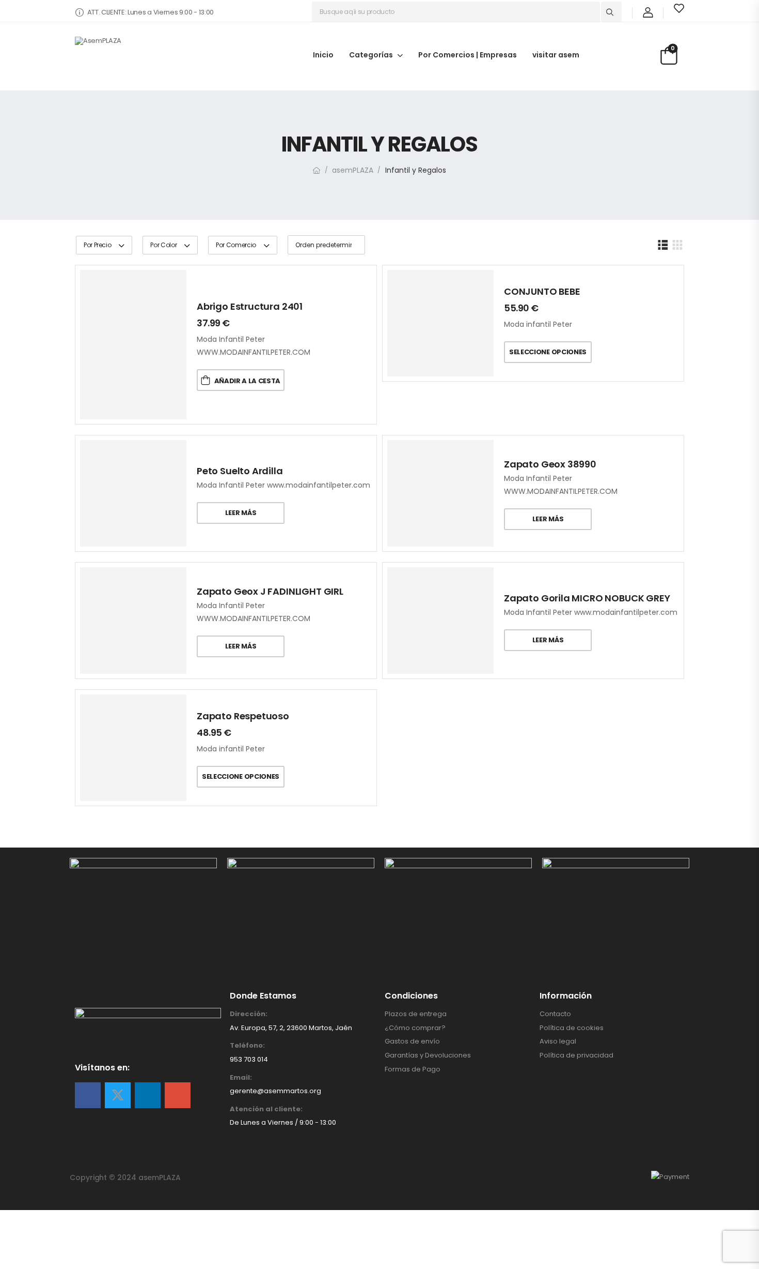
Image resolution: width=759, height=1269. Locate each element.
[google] (178, 1095)
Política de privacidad (576, 1055)
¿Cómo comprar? (415, 1028)
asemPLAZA (352, 170)
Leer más (240, 513)
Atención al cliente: (266, 1109)
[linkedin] (148, 1095)
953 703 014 (249, 1059)
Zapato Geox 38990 (550, 464)
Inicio (323, 54)
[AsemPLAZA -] (152, 57)
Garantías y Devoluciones (428, 1055)
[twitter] (118, 1095)
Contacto (555, 1014)
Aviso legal (558, 1041)
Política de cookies (572, 1028)
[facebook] (88, 1095)
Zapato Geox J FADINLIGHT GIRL (270, 591)
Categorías (371, 54)
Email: (241, 1078)
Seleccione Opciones (548, 352)
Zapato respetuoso (243, 715)
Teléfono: (247, 1045)
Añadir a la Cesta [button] (247, 381)
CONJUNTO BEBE (542, 291)
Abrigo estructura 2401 (250, 306)
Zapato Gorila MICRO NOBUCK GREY (587, 598)
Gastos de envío (412, 1041)
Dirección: (248, 1014)
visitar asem (555, 54)
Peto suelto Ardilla (240, 470)
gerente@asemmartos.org (275, 1091)
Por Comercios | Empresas (467, 54)
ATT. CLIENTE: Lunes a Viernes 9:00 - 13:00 (150, 12)
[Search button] (611, 12)
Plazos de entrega (416, 1014)
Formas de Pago (412, 1069)
